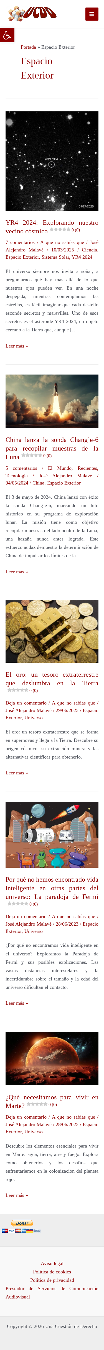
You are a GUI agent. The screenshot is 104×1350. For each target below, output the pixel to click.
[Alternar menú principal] (91, 14)
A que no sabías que (62, 242)
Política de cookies (52, 1272)
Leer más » (17, 345)
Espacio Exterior (22, 257)
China (38, 483)
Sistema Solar (55, 257)
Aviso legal (52, 1263)
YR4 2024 (82, 257)
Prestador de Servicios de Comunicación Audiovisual (52, 1293)
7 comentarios (20, 242)
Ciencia (89, 250)
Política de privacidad (52, 1280)
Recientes (87, 468)
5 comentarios (21, 468)
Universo (33, 717)
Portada (28, 47)
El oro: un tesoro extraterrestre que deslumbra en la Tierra (52, 682)
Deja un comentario (26, 703)
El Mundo (60, 468)
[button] (7, 35)
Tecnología (17, 475)
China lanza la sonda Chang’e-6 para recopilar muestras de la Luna (52, 448)
